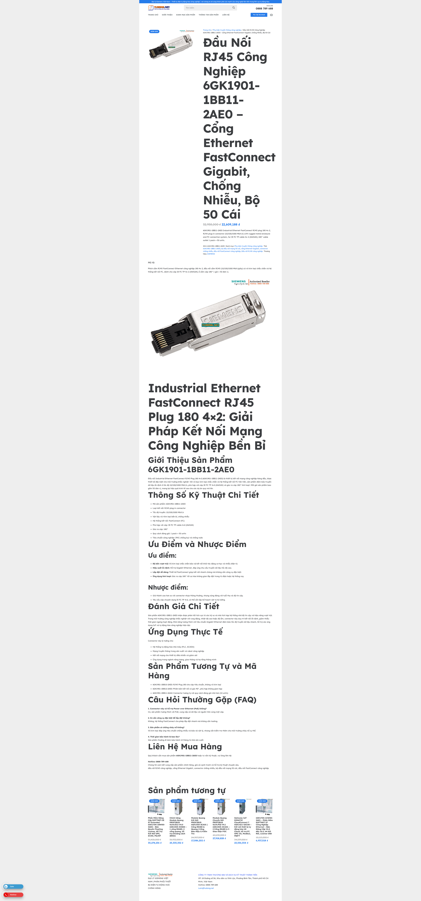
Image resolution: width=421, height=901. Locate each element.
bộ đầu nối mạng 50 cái (230, 249)
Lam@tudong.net (206, 888)
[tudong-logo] (159, 7)
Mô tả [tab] (151, 262)
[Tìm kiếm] (233, 7)
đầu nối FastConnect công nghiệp (227, 251)
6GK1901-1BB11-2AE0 (211, 249)
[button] (191, 32)
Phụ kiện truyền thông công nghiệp (227, 30)
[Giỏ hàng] (271, 15)
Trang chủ (207, 30)
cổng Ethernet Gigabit (250, 249)
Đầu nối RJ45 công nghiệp (252, 251)
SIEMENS (211, 254)
